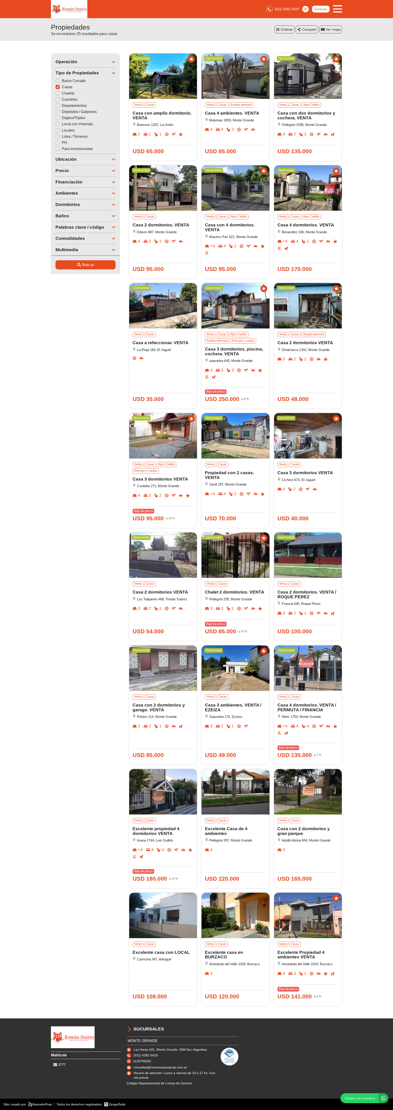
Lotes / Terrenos (75, 136)
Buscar (88, 265)
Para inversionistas (77, 149)
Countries (70, 99)
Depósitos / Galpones (79, 112)
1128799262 (142, 1061)
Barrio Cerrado (74, 81)
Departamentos (74, 106)
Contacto (320, 9)
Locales (68, 130)
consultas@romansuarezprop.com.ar (160, 1067)
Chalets (68, 93)
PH (64, 143)
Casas (67, 87)
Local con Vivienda (77, 124)
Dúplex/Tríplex (73, 118)
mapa (336, 29)
